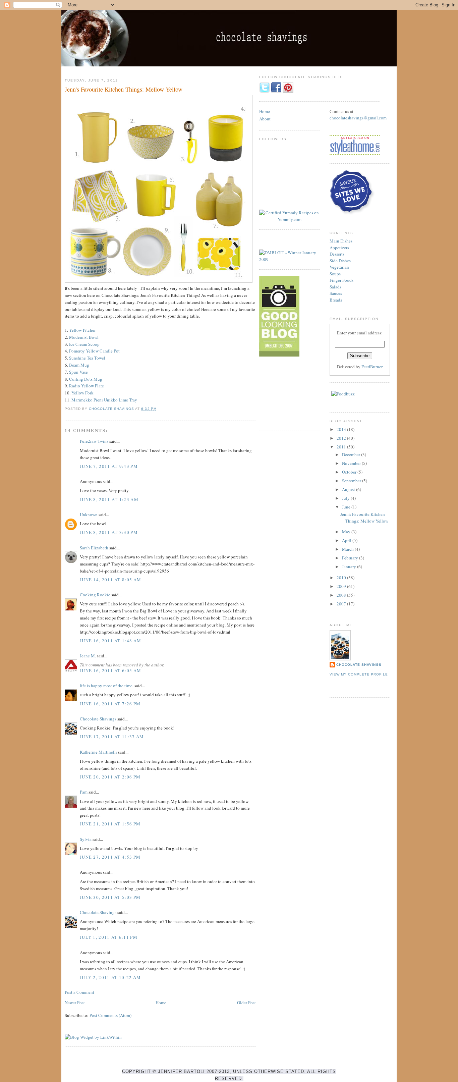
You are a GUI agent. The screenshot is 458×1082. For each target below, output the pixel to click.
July (346, 498)
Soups (335, 274)
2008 (342, 595)
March (348, 549)
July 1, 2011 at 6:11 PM (108, 937)
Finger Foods (341, 280)
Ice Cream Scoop (84, 344)
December (351, 454)
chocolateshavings (346, 118)
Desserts (337, 254)
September (352, 481)
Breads (336, 300)
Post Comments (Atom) (110, 1015)
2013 (342, 429)
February (350, 558)
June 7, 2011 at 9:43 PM (109, 466)
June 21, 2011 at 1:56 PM (110, 824)
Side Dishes (340, 261)
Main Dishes (341, 241)
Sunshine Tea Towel (87, 358)
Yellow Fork (82, 393)
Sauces (336, 293)
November (352, 463)
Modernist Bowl (84, 337)
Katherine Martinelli (98, 752)
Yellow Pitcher (82, 330)
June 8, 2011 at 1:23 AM (109, 499)
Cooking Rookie (95, 595)
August (349, 489)
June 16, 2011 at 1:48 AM (110, 641)
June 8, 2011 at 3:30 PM (109, 532)
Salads (335, 287)
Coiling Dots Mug (85, 379)
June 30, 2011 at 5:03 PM (110, 897)
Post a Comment (79, 992)
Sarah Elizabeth (94, 548)
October (349, 472)
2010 (342, 578)
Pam (84, 792)
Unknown (89, 514)
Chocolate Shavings (98, 719)
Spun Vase (78, 372)
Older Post (246, 1002)
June (346, 507)
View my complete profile (359, 674)
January (349, 566)
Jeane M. (88, 656)
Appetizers (339, 248)
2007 (342, 604)
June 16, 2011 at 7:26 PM (110, 704)
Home (161, 1002)
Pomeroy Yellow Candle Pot (94, 351)
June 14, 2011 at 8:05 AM (110, 580)
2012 (342, 438)
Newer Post (75, 1002)
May (346, 532)
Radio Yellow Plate (86, 386)
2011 (342, 447)
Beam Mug (79, 365)
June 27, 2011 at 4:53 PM (110, 857)
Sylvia (86, 839)
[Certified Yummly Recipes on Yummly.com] (289, 219)
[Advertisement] (289, 397)
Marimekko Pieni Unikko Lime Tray (104, 400)
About (265, 119)
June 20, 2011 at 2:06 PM (110, 777)
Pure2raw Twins (94, 441)
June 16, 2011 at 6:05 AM (110, 670)
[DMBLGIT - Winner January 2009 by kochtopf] (289, 259)
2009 (342, 586)
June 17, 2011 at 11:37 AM (112, 737)
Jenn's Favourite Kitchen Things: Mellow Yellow (364, 517)
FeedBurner (372, 367)
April (347, 540)
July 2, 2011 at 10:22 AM (110, 977)
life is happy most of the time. (106, 686)
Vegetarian (339, 267)
